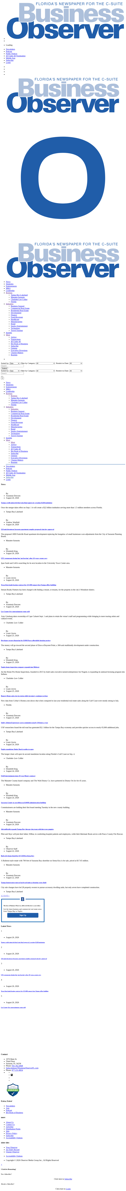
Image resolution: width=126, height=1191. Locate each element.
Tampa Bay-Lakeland (19, 295)
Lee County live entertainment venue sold (15, 611)
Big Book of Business (19, 344)
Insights (9, 333)
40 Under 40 (16, 342)
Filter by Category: (27, 363)
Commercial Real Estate (20, 308)
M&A (8, 288)
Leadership (10, 291)
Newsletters (10, 49)
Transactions (16, 339)
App (7, 1108)
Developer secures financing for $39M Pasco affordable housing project (25, 640)
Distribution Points (13, 1129)
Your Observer (11, 1147)
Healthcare (15, 319)
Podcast (9, 51)
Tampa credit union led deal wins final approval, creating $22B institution (26, 503)
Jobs (7, 1131)
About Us (10, 1122)
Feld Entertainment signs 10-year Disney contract (18, 776)
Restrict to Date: (62, 363)
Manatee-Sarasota (18, 297)
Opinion (14, 348)
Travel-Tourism (17, 330)
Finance (14, 315)
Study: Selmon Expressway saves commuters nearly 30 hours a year (24, 723)
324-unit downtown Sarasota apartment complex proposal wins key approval (27, 529)
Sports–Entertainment (19, 326)
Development (16, 313)
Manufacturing (16, 322)
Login (8, 62)
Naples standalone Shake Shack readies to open (17, 749)
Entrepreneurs (11, 286)
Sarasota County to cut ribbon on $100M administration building (23, 803)
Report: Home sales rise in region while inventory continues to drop (24, 696)
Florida (13, 302)
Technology (15, 328)
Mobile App (10, 58)
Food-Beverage (17, 317)
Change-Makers (17, 353)
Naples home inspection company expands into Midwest (20, 667)
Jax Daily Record (12, 1150)
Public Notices (11, 54)
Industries (9, 304)
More (8, 335)
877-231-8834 (17, 1070)
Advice (13, 337)
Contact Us (10, 1124)
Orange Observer (12, 1152)
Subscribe (10, 60)
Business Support (17, 306)
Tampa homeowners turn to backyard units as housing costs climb (23, 882)
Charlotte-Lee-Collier (19, 299)
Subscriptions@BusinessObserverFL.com (22, 1068)
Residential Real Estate (20, 310)
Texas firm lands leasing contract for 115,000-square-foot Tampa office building (28, 585)
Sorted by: (5, 363)
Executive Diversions (19, 350)
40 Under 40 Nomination (15, 56)
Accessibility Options (14, 1138)
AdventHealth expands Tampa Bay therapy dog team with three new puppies (27, 829)
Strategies (9, 284)
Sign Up (22, 915)
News (8, 282)
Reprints (14, 355)
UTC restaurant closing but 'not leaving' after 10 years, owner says (24, 558)
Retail (13, 324)
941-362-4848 (17, 1066)
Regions (9, 293)
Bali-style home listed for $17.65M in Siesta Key (17, 856)
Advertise (9, 1127)
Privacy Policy (11, 1133)
